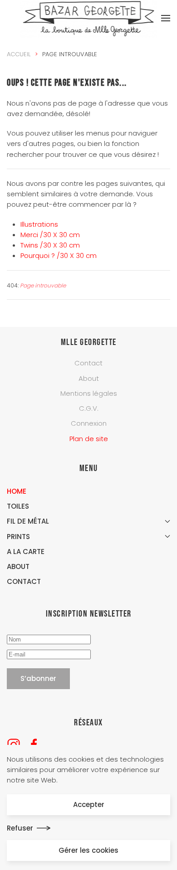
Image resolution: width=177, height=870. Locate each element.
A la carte (25, 551)
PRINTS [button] (18, 536)
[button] (165, 18)
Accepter (88, 804)
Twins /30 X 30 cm (50, 245)
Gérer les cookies (88, 850)
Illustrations (39, 224)
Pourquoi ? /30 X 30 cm (58, 255)
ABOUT (18, 566)
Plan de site (88, 438)
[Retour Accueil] (88, 18)
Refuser (20, 828)
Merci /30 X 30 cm (50, 234)
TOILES (18, 506)
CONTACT (24, 581)
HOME (16, 491)
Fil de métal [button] (28, 521)
